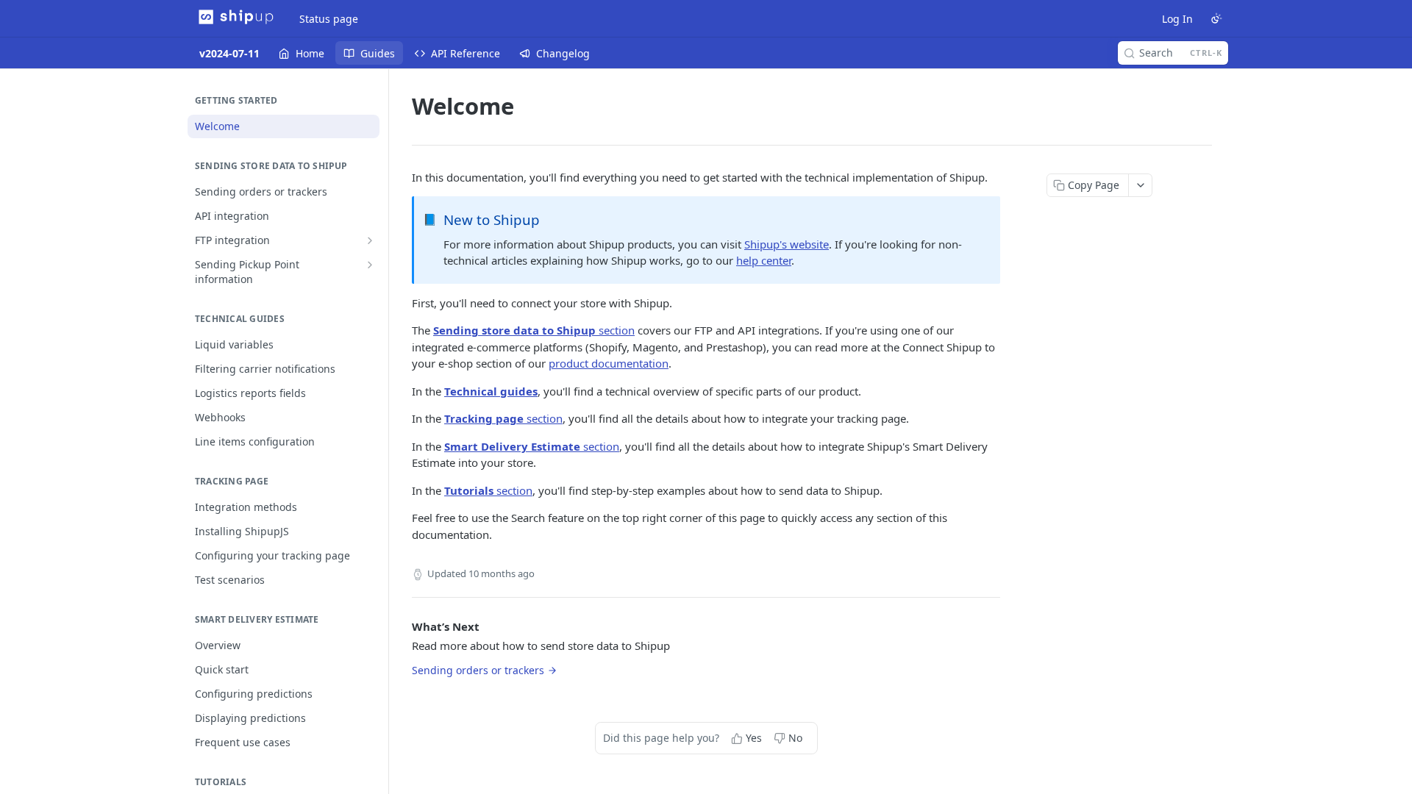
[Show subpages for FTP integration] (370, 240)
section (534, 330)
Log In (1177, 19)
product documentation (608, 363)
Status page (328, 19)
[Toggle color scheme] (1216, 18)
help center (763, 260)
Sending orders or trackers (478, 670)
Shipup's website (786, 244)
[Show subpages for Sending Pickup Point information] (370, 265)
